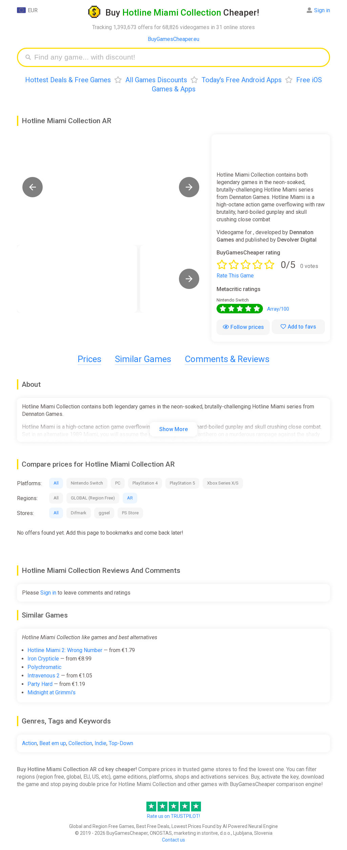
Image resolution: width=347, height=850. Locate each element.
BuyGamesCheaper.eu (173, 39)
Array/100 (278, 309)
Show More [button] (173, 429)
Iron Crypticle (43, 658)
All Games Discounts (156, 80)
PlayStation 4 (145, 483)
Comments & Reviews (227, 359)
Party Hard (40, 684)
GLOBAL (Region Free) (93, 497)
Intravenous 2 (43, 675)
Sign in (322, 10)
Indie (100, 743)
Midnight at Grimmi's (51, 692)
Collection (80, 743)
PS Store (130, 512)
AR (130, 497)
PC (117, 483)
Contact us (173, 840)
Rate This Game (235, 275)
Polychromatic (44, 667)
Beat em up (52, 743)
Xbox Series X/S (223, 483)
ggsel (104, 512)
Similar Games (143, 359)
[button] (32, 187)
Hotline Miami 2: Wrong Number (64, 650)
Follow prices (247, 327)
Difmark (78, 512)
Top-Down (121, 743)
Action (29, 743)
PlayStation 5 (182, 483)
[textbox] (179, 57)
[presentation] (189, 279)
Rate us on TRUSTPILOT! (173, 816)
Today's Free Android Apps (242, 80)
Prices (89, 359)
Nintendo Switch (87, 483)
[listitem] (77, 279)
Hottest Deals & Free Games (68, 80)
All (56, 483)
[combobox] (179, 57)
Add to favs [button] (302, 326)
